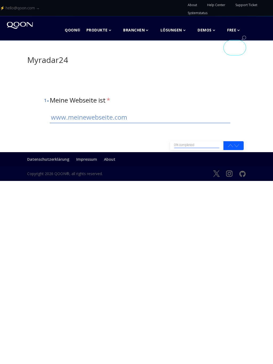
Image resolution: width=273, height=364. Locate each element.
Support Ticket (246, 5)
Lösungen (171, 30)
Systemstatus (197, 13)
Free (231, 30)
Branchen (134, 30)
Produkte (97, 30)
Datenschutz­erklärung (48, 159)
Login (234, 47)
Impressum (86, 159)
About (192, 5)
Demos (205, 30)
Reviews (209, 47)
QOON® (73, 30)
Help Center (216, 5)
